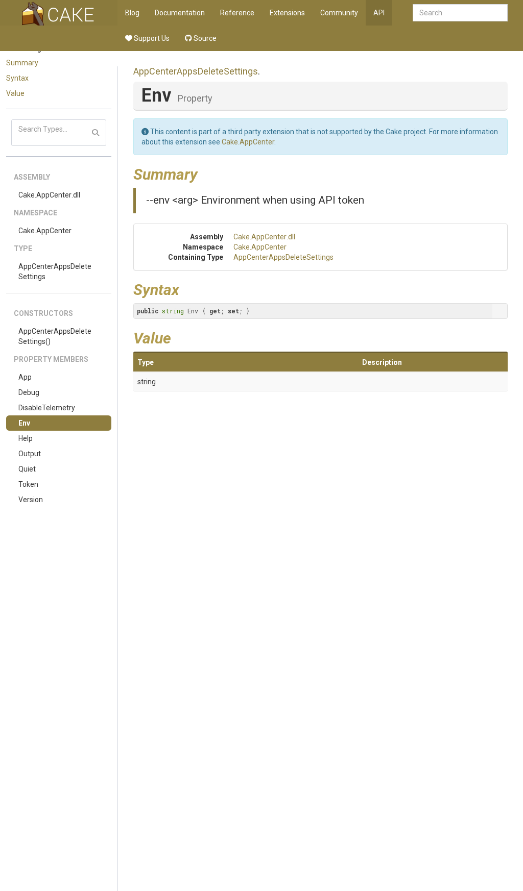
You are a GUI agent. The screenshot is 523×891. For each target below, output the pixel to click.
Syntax (17, 78)
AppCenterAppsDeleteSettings (54, 271)
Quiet (27, 469)
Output (29, 454)
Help (25, 438)
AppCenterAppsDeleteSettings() (54, 336)
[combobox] (460, 12)
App (25, 377)
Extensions (287, 13)
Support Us (151, 38)
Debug (28, 392)
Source (204, 38)
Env (24, 423)
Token (28, 484)
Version (30, 500)
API (379, 13)
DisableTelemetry (46, 408)
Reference (237, 13)
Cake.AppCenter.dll (49, 195)
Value (15, 93)
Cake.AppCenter (45, 231)
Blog (132, 13)
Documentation (180, 13)
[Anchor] (205, 173)
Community (339, 13)
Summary (22, 63)
